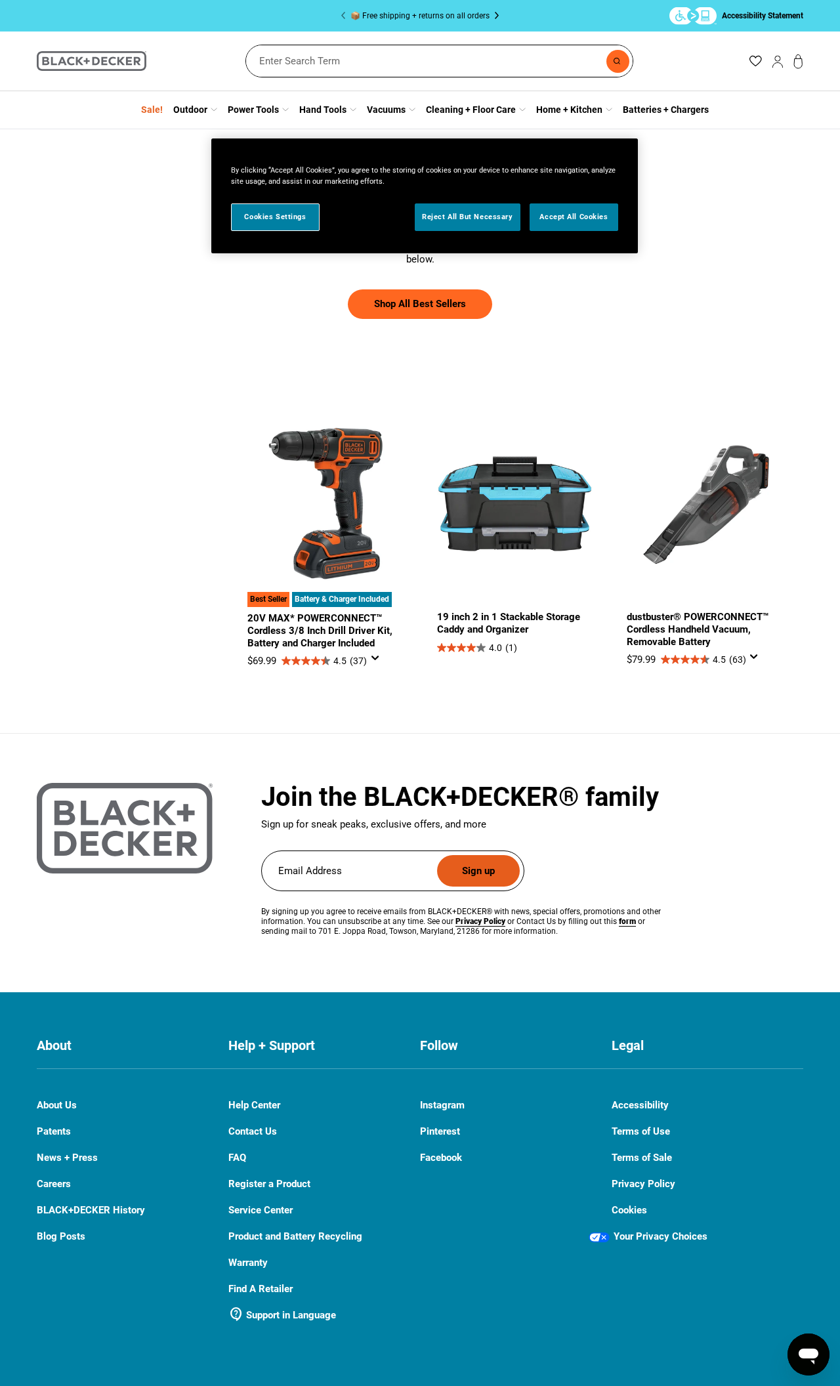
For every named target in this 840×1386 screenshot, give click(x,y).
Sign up (478, 871)
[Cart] (798, 61)
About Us (57, 1105)
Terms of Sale (642, 1158)
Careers (54, 1184)
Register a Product (269, 1184)
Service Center (260, 1210)
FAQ (237, 1158)
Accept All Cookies (573, 216)
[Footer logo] (125, 828)
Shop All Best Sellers (420, 304)
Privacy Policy (643, 1184)
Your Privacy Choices (660, 1236)
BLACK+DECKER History (91, 1210)
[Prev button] (345, 16)
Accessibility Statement (762, 15)
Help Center (254, 1105)
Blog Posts (61, 1236)
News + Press (67, 1158)
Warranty (248, 1263)
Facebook (441, 1158)
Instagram (442, 1105)
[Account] (778, 61)
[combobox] (439, 61)
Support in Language (282, 1315)
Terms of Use (641, 1131)
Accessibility (640, 1105)
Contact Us (252, 1131)
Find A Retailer (260, 1289)
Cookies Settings (275, 216)
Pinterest (440, 1131)
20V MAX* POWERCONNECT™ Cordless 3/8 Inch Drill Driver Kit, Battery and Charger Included (319, 630)
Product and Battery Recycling (295, 1236)
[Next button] (494, 16)
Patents (54, 1131)
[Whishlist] (755, 61)
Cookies (629, 1210)
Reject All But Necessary (467, 216)
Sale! (152, 109)
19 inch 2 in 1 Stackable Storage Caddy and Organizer (508, 623)
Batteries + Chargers (666, 109)
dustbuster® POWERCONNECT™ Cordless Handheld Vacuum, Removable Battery (697, 629)
